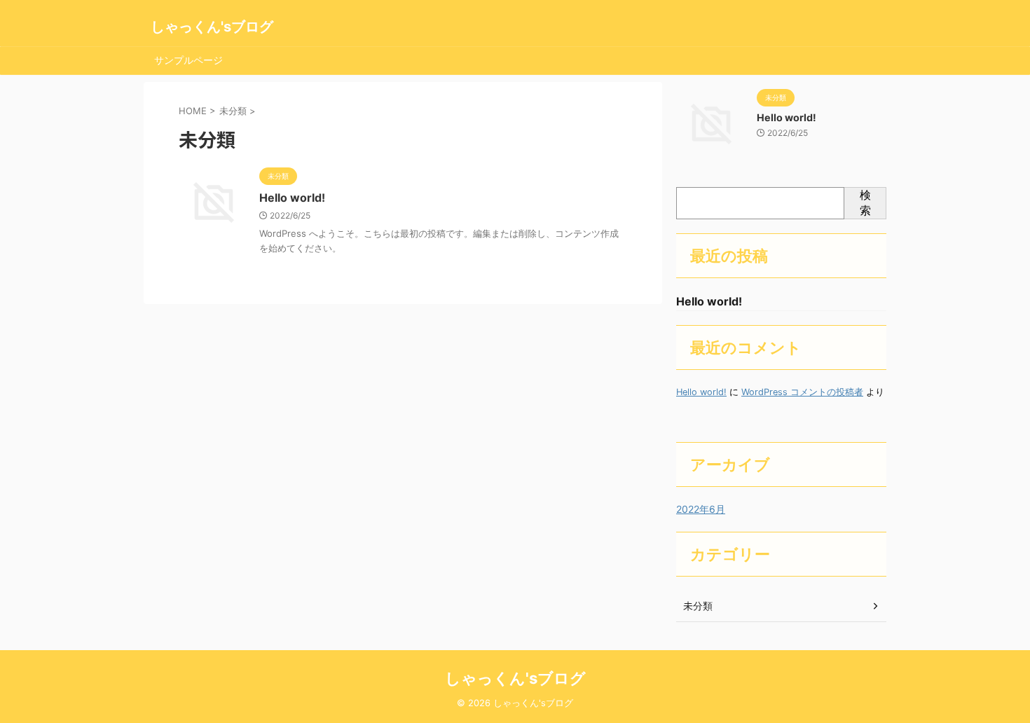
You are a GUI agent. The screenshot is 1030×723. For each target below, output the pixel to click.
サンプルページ (188, 60)
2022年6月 (700, 509)
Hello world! (292, 198)
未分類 (698, 606)
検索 (865, 202)
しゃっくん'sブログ (212, 26)
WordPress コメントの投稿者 (802, 392)
